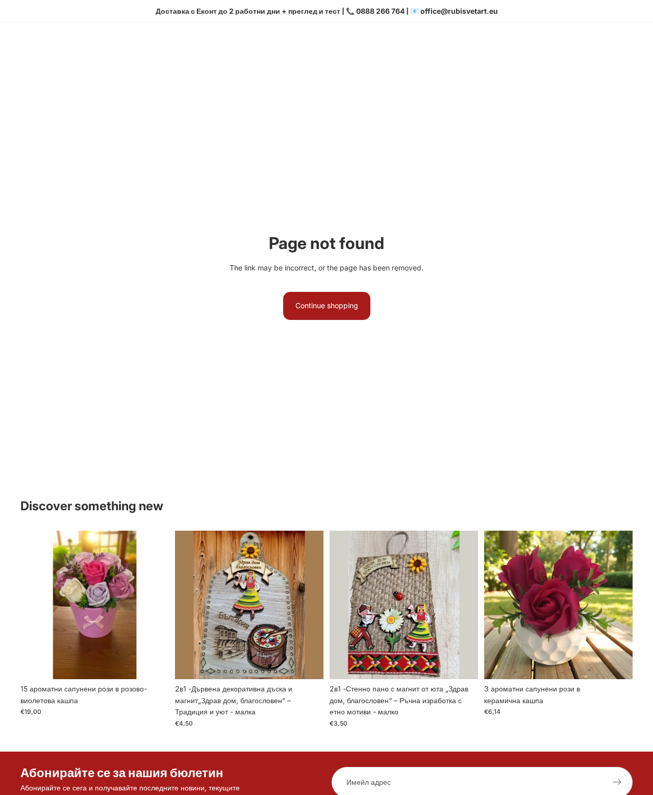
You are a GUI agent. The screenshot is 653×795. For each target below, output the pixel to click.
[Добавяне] (153, 664)
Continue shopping (326, 305)
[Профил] (599, 50)
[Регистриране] (617, 782)
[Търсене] (577, 50)
